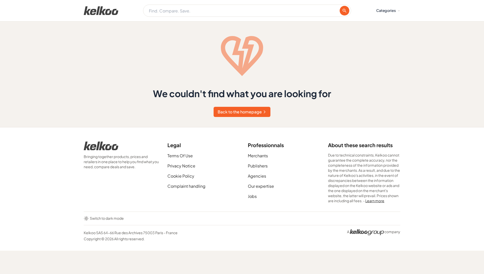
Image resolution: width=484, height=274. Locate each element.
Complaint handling (186, 186)
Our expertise (261, 186)
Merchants (258, 155)
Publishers (258, 165)
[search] (344, 10)
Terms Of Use (180, 155)
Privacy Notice (181, 165)
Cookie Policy (180, 176)
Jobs (252, 196)
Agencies (257, 176)
